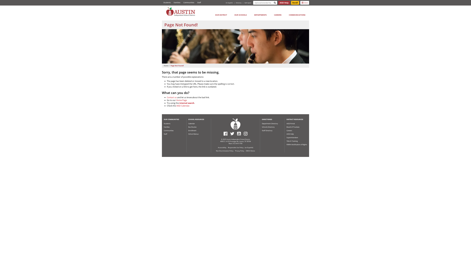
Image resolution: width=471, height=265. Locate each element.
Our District (221, 15)
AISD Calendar (183, 105)
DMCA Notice (250, 151)
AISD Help (290, 134)
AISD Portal (291, 123)
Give (305, 2)
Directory (239, 3)
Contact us (172, 97)
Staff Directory (267, 130)
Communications (297, 15)
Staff (199, 2)
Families (177, 2)
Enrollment (192, 130)
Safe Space (247, 3)
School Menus (193, 134)
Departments (260, 15)
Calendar (191, 123)
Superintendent (292, 137)
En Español (229, 3)
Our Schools (240, 15)
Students (167, 2)
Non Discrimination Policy (224, 151)
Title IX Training (292, 141)
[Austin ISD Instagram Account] (245, 133)
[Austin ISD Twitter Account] (232, 133)
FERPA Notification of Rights (297, 144)
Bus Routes (192, 127)
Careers (277, 15)
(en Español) (249, 147)
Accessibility (222, 147)
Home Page (181, 100)
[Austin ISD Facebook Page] (225, 133)
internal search (186, 103)
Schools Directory (268, 127)
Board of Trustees (293, 127)
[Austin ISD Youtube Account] (239, 133)
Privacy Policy (239, 151)
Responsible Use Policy (235, 147)
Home (166, 66)
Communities (188, 2)
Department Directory (270, 123)
